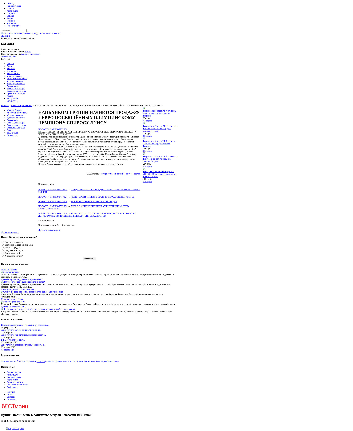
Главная (5, 105)
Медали (104, 361)
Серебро (92, 361)
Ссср (74, 361)
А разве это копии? (13, 256)
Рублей (29, 361)
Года (19, 361)
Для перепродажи (12, 247)
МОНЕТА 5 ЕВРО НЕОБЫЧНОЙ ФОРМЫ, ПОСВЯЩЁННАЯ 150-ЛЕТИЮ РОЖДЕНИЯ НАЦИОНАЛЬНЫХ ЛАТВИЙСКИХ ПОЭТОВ (87, 214)
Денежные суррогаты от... (13, 307)
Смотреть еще (7, 350)
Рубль (24, 361)
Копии (65, 361)
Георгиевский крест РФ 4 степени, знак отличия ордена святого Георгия (159, 113)
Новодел (116, 361)
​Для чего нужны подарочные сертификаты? (21, 279)
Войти (28, 51)
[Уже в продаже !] (10, 232)
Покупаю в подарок (13, 250)
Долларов (58, 361)
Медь (34, 361)
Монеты (4, 361)
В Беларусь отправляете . (13, 340)
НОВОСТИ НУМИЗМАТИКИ (52, 129)
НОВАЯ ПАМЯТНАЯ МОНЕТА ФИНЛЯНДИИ (94, 201)
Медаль (86, 361)
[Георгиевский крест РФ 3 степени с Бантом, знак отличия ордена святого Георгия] (144, 123)
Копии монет (11, 361)
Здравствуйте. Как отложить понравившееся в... (23, 335)
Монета (109, 361)
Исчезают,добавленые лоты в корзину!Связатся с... (25, 325)
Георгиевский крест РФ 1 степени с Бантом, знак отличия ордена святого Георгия (160, 158)
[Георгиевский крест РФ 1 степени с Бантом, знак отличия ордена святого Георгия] (144, 154)
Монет (70, 361)
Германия (80, 361)
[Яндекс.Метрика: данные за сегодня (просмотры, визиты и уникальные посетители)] (15, 428)
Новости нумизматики (21, 105)
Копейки (48, 361)
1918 (53, 361)
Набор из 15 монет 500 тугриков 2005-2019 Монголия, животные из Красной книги (159, 174)
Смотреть (147, 121)
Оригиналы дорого (13, 242)
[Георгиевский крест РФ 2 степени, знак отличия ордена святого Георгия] (144, 139)
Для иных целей (12, 253)
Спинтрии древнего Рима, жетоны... (18, 289)
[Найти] (28, 31)
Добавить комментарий (49, 230)
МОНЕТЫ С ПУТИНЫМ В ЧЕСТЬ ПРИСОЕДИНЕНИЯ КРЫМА (102, 197)
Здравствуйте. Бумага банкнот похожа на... (21, 330)
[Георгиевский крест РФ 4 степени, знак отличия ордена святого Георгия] (144, 108)
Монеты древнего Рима (12, 299)
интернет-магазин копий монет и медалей (120, 174)
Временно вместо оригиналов (18, 245)
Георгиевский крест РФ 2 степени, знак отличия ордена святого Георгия (159, 143)
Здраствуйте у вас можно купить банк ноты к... (23, 345)
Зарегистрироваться (30, 54)
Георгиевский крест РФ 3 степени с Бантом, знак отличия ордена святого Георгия (160, 128)
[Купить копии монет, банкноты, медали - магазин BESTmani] (31, 33)
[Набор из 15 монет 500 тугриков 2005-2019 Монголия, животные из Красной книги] (144, 169)
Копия (41, 361)
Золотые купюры (9, 269)
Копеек (98, 361)
